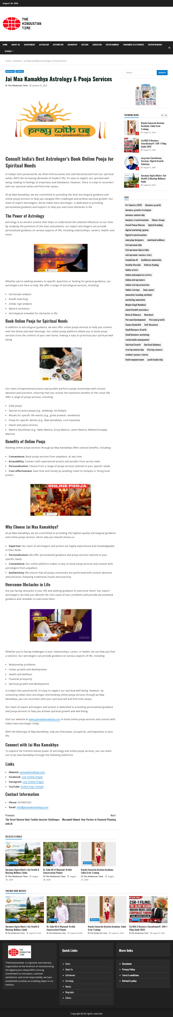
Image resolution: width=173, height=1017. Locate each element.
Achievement (29, 44)
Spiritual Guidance (152, 344)
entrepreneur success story (138, 255)
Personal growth (156, 319)
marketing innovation (135, 299)
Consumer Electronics (133, 44)
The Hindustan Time (18, 85)
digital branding (155, 225)
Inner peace (148, 289)
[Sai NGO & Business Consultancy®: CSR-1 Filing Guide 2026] (148, 909)
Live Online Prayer (32, 777)
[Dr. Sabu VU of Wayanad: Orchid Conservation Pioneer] (60, 854)
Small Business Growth (135, 329)
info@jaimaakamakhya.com (32, 807)
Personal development (135, 319)
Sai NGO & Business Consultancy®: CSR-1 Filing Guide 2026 (131, 127)
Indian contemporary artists (138, 274)
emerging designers (134, 240)
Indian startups (132, 289)
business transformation (137, 220)
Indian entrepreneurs (135, 279)
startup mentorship (134, 349)
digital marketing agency (137, 230)
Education (97, 44)
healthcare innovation (151, 260)
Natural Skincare (133, 314)
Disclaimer (127, 963)
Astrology (44, 44)
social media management (137, 339)
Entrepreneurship (133, 245)
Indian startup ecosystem (137, 284)
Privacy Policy (128, 969)
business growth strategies (138, 210)
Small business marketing (137, 334)
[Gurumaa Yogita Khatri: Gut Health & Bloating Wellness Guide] (22, 854)
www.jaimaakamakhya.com (44, 719)
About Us (15, 44)
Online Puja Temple (32, 786)
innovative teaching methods (138, 294)
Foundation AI (131, 260)
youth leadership (155, 359)
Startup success (154, 349)
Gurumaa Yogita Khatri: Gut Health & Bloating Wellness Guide (22, 871)
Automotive (58, 44)
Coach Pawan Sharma (135, 225)
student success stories (136, 354)
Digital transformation (136, 235)
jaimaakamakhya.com (32, 772)
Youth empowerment (134, 359)
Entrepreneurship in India (137, 250)
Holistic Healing (151, 265)
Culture (85, 44)
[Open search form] (169, 47)
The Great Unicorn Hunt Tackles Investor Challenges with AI (32, 819)
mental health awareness (137, 309)
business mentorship (135, 215)
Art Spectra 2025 (133, 205)
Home (5, 44)
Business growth (153, 205)
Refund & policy (129, 981)
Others (8, 51)
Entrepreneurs (155, 44)
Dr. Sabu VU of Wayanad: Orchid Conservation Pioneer (57, 871)
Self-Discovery (151, 324)
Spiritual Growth (133, 344)
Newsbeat (148, 314)
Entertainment (112, 44)
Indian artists (131, 269)
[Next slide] (166, 115)
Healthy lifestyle (133, 265)
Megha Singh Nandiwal (135, 304)
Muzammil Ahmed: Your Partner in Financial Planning (89, 817)
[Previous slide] (162, 115)
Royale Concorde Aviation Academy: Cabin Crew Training (97, 871)
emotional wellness (156, 240)
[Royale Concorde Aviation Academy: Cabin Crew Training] (98, 854)
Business (10, 71)
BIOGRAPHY (72, 44)
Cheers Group (158, 220)
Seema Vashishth (133, 324)
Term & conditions (130, 975)
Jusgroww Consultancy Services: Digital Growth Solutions (131, 145)
